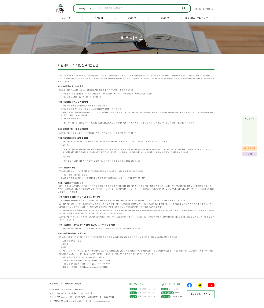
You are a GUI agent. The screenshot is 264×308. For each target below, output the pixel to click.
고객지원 (165, 18)
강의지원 (132, 18)
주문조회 (249, 154)
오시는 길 (66, 18)
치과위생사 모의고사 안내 (198, 18)
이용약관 (54, 283)
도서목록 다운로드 (198, 294)
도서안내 (99, 18)
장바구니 (251, 148)
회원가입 (210, 9)
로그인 (198, 9)
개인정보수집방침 (73, 283)
